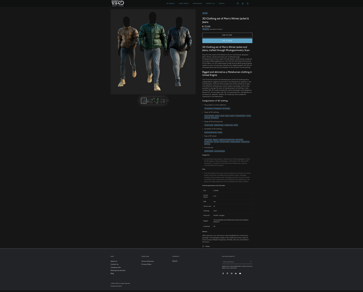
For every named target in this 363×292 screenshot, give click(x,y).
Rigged (215, 140)
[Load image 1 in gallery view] (144, 101)
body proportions (210, 132)
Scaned (216, 142)
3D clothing (208, 108)
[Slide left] (138, 101)
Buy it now (227, 40)
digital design (235, 142)
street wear (229, 125)
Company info (116, 267)
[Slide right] (168, 101)
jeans (222, 116)
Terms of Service (148, 261)
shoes (227, 116)
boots (232, 116)
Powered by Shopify (116, 286)
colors (220, 132)
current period (219, 151)
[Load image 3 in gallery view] (156, 101)
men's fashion (209, 116)
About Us (114, 261)
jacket (217, 116)
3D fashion (215, 118)
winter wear (208, 125)
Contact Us (115, 264)
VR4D (117, 283)
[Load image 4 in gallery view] (162, 101)
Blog (112, 273)
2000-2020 (208, 151)
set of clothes (225, 142)
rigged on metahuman (227, 140)
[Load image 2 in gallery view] (150, 101)
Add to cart (227, 35)
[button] (237, 3)
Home (205, 13)
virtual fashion (240, 116)
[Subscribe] (251, 262)
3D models (226, 108)
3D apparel (217, 108)
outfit (236, 125)
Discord (174, 261)
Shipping (206, 29)
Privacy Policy (146, 264)
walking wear (219, 125)
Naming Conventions (118, 270)
